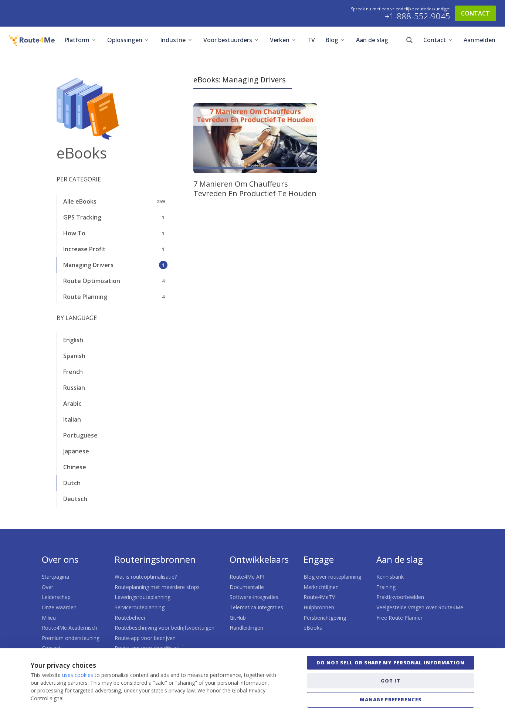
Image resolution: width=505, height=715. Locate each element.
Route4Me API (247, 576)
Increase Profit (84, 249)
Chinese (74, 467)
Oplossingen (124, 40)
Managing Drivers (88, 265)
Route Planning (85, 297)
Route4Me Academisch (69, 627)
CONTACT (475, 13)
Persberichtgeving (325, 617)
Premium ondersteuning (70, 637)
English (73, 340)
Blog (331, 40)
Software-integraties (254, 596)
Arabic (72, 403)
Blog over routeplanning (332, 576)
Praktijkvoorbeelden (400, 596)
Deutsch (75, 499)
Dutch (72, 483)
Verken (279, 40)
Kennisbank (390, 576)
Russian (74, 388)
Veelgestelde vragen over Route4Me (419, 607)
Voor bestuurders (227, 40)
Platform (76, 40)
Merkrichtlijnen (321, 586)
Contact (434, 40)
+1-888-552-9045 (417, 16)
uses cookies (77, 674)
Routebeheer (130, 617)
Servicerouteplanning (140, 607)
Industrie (173, 40)
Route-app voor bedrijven (145, 637)
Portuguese (80, 435)
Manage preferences (390, 699)
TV (311, 40)
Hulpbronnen (319, 607)
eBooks (313, 627)
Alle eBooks (79, 201)
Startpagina (55, 576)
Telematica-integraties (256, 607)
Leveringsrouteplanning (142, 596)
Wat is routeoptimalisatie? (146, 576)
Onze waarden (59, 607)
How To (74, 233)
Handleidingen (246, 627)
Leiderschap (56, 596)
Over (47, 586)
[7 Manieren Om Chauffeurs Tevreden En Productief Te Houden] (255, 138)
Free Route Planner (399, 617)
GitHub (238, 617)
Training (386, 586)
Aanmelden (479, 40)
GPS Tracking (82, 217)
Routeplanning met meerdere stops (157, 586)
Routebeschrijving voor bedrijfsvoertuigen (164, 627)
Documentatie (247, 586)
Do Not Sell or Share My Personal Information (390, 662)
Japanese (76, 451)
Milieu (49, 617)
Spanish (74, 356)
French (73, 372)
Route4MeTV (319, 596)
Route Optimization (91, 281)
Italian (72, 419)
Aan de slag (372, 40)
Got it (390, 680)
